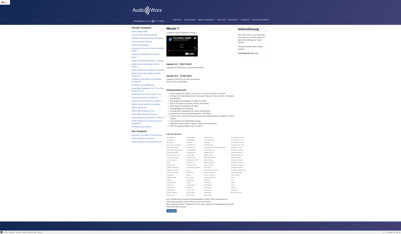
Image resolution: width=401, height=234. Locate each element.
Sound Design (189, 20)
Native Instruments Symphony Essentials (148, 70)
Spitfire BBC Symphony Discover (145, 114)
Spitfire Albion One (139, 107)
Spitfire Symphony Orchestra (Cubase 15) (148, 117)
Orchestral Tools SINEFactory (143, 85)
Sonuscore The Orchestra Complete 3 (146, 101)
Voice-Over (221, 20)
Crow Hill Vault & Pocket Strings (144, 35)
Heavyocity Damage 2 (140, 45)
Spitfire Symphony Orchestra (143, 138)
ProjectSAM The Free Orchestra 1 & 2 (146, 94)
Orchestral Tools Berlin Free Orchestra (147, 135)
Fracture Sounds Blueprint (142, 41)
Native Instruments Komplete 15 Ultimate (148, 61)
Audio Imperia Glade (140, 31)
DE (5, 2)
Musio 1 (135, 57)
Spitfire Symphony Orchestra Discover (147, 142)
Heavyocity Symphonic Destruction (146, 54)
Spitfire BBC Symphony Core (143, 111)
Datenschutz (233, 20)
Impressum (245, 20)
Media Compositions (206, 20)
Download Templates (260, 20)
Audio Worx (177, 20)
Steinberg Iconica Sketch (141, 127)
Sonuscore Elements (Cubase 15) (145, 97)
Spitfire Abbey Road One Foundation (146, 104)
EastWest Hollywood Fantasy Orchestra (147, 38)
